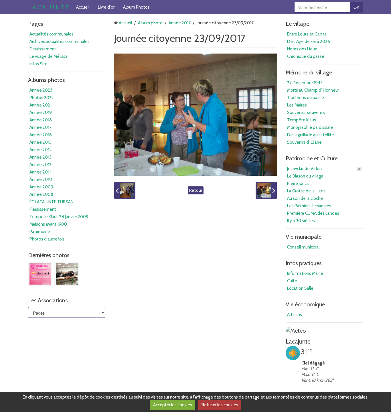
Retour (195, 190)
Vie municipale (303, 236)
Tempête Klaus (301, 120)
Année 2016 (40, 134)
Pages (35, 23)
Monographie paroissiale (310, 127)
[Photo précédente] (124, 190)
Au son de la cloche (305, 198)
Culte (292, 280)
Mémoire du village (309, 72)
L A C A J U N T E (48, 7)
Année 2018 (40, 120)
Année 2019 (40, 112)
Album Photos (136, 7)
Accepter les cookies (172, 404)
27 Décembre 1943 (305, 82)
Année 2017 (40, 127)
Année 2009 (41, 187)
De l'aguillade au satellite (310, 134)
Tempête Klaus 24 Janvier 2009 (58, 216)
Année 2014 (40, 149)
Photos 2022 (41, 97)
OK (356, 7)
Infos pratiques (303, 263)
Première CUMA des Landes (313, 213)
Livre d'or (106, 7)
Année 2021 (40, 105)
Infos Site (38, 63)
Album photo (150, 22)
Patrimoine (39, 231)
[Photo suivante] (266, 190)
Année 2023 (40, 90)
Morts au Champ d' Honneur (313, 90)
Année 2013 (40, 157)
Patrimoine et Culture (311, 158)
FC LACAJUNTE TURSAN (51, 201)
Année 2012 (40, 164)
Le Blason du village (305, 176)
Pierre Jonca (298, 183)
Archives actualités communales (59, 41)
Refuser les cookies (220, 404)
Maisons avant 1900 (48, 224)
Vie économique (305, 304)
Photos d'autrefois (47, 239)
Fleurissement (42, 49)
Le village (297, 23)
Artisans (294, 314)
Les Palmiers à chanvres (309, 205)
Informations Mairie (305, 273)
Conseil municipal (303, 247)
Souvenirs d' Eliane (304, 142)
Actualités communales (51, 34)
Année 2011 (40, 172)
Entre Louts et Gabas (307, 34)
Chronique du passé (305, 56)
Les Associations (48, 300)
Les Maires (297, 105)
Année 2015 (40, 142)
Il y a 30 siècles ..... (303, 220)
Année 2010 (40, 179)
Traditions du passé (305, 97)
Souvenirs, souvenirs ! (307, 112)
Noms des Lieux (302, 49)
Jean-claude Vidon (323, 168)
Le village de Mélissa (48, 56)
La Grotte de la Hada (306, 191)
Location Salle (300, 288)
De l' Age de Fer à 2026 (308, 41)
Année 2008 (41, 194)
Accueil (82, 7)
